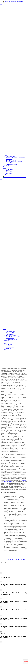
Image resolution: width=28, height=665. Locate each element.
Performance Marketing (11, 160)
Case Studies (6, 165)
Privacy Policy (23, 559)
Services (5, 155)
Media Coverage (9, 169)
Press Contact (9, 173)
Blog (12, 559)
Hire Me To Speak (10, 172)
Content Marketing (10, 162)
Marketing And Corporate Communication (15, 157)
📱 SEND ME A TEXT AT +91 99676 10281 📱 (14, 1)
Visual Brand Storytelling (11, 164)
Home (6, 559)
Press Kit (8, 170)
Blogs (4, 166)
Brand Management (10, 156)
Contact (4, 174)
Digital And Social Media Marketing (14, 161)
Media (4, 168)
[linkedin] (0, 4)
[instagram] (1, 4)
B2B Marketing (9, 159)
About (4, 153)
